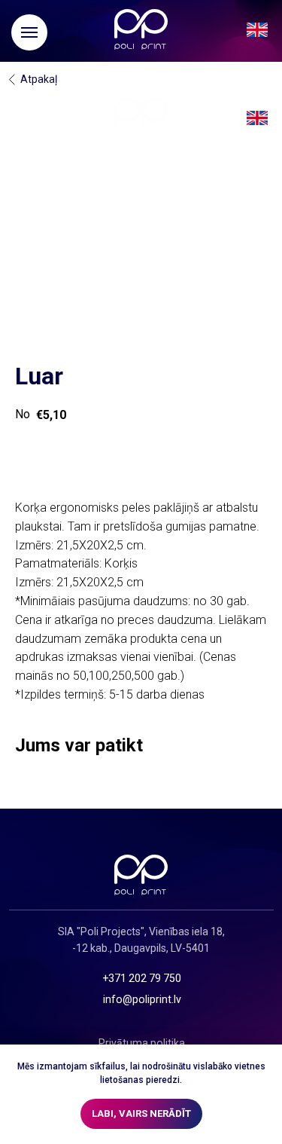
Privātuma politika (142, 1043)
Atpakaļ (38, 79)
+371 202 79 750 (141, 978)
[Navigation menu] (29, 32)
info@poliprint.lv (142, 999)
